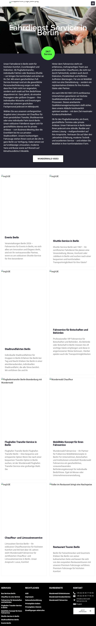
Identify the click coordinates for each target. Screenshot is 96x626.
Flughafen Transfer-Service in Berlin (11, 606)
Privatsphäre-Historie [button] (33, 607)
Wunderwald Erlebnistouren (59, 593)
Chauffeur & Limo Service (10, 597)
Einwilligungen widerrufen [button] (35, 610)
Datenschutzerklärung (33, 600)
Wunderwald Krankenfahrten (59, 597)
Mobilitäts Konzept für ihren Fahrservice (11, 612)
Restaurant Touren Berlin (66, 547)
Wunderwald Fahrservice (58, 600)
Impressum (29, 597)
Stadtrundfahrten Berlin (17, 349)
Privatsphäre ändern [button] (32, 603)
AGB (26, 593)
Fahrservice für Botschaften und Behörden (11, 601)
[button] (93, 3)
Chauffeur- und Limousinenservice (23, 537)
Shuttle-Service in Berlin (66, 241)
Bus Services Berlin (8, 593)
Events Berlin (12, 237)
